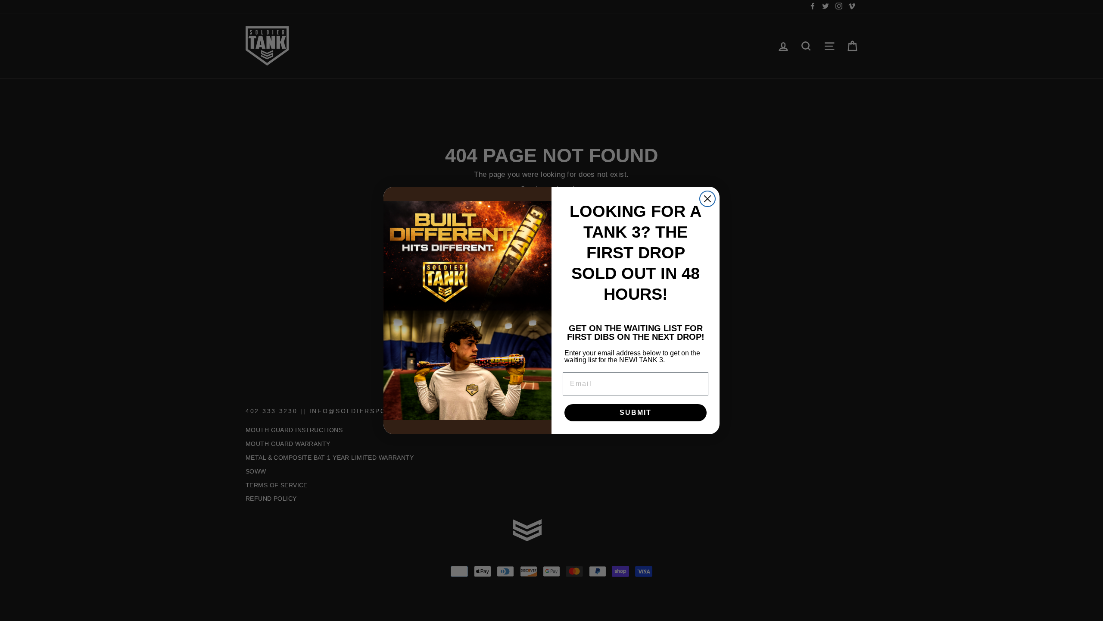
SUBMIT (635, 412)
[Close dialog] (707, 199)
